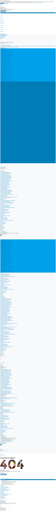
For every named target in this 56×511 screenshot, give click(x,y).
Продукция (2, 106)
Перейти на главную (3, 474)
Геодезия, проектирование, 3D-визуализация (7, 85)
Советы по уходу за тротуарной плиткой (6, 98)
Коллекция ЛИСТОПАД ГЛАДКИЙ (5, 64)
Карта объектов (2, 101)
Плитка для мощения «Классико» (5, 71)
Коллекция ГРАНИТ (3, 66)
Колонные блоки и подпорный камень (6, 81)
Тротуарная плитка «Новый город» (5, 55)
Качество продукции (3, 99)
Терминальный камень (4, 130)
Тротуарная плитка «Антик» (4, 59)
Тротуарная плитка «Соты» (4, 52)
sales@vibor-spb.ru (3, 36)
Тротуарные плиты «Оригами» (5, 62)
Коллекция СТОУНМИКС (4, 65)
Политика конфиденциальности (5, 90)
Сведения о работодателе (4, 148)
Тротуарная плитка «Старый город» (6, 54)
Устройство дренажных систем (5, 83)
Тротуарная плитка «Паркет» (4, 60)
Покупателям (2, 150)
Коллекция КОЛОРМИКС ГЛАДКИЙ (5, 50)
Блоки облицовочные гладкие (5, 79)
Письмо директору (3, 502)
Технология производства (4, 87)
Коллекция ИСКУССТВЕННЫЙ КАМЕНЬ (6, 68)
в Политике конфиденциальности (37, 2)
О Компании (2, 143)
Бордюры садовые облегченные (5, 75)
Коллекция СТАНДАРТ (3, 121)
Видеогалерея (2, 100)
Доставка (1, 94)
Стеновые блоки (3, 77)
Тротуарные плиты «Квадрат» (5, 61)
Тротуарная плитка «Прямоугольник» (6, 58)
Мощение (1, 139)
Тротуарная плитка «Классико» (5, 56)
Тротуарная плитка (3, 49)
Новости (1, 160)
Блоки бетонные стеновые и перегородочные (7, 78)
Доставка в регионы (3, 95)
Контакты (1, 161)
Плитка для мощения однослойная (5, 69)
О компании (2, 486)
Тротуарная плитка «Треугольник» (5, 53)
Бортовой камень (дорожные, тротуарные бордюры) (8, 74)
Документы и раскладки (4, 96)
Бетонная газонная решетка (4, 63)
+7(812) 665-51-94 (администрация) (16, 46)
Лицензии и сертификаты (4, 88)
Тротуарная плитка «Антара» (4, 57)
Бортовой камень (3, 73)
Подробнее (6, 3)
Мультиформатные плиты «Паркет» (6, 113)
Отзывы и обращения (3, 97)
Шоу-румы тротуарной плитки (5, 93)
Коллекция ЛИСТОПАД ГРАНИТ (5, 67)
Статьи (1, 156)
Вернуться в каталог (3, 475)
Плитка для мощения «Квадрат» (5, 70)
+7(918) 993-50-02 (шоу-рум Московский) (41, 46)
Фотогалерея (2, 162)
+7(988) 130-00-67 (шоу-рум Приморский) (28, 46)
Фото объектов (2, 89)
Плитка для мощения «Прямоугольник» (6, 72)
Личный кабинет (3, 443)
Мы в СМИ (2, 91)
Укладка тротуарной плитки (4, 82)
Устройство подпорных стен (4, 84)
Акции (1, 225)
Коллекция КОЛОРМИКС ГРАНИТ (5, 51)
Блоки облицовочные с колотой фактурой (7, 80)
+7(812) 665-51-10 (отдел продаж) (5, 46)
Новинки (1, 76)
